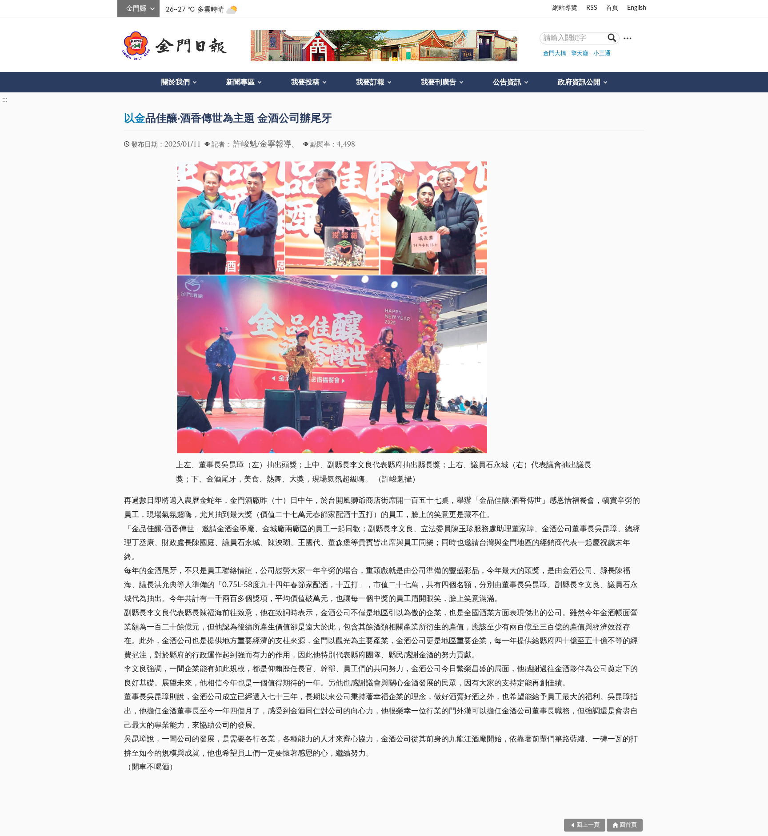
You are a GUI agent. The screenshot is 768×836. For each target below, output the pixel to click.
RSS (591, 8)
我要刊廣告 (438, 82)
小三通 (602, 53)
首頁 (612, 8)
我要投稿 (305, 82)
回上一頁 (588, 825)
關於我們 (175, 82)
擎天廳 (579, 53)
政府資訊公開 (579, 82)
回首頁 (628, 825)
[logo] (172, 45)
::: (122, 7)
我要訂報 (370, 82)
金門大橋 (554, 53)
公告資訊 (507, 82)
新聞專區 (240, 82)
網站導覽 (564, 8)
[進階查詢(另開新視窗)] (627, 38)
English (636, 8)
